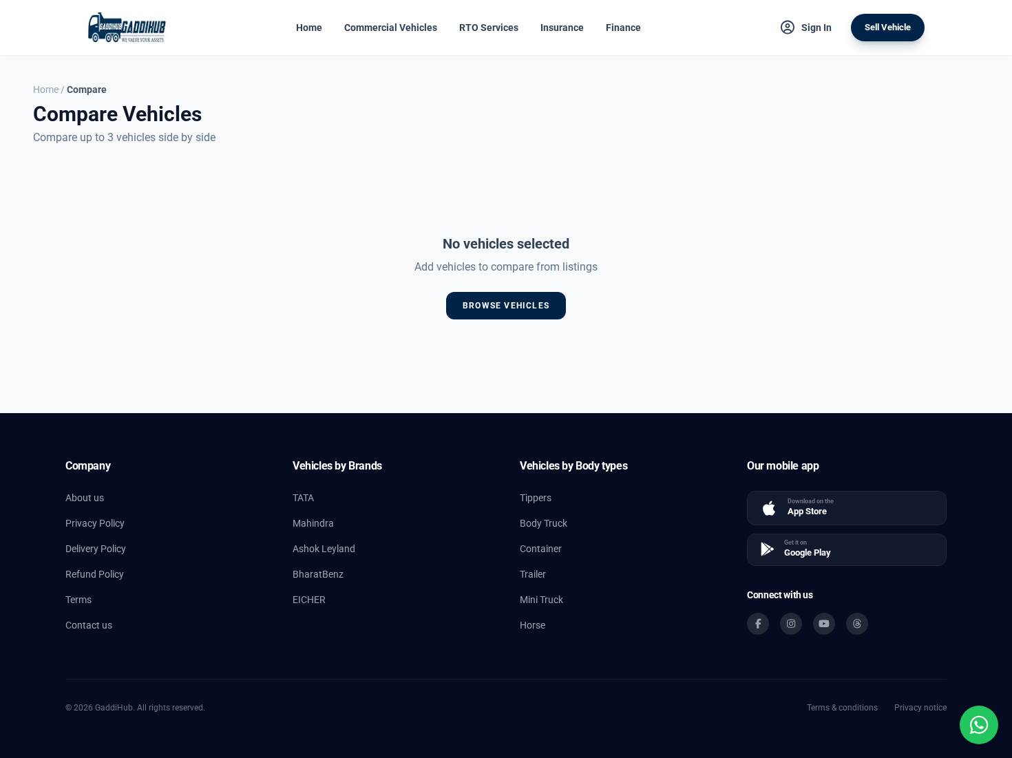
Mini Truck (541, 599)
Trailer (533, 574)
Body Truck (543, 523)
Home (46, 89)
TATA (303, 497)
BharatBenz (318, 574)
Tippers (535, 497)
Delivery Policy (95, 548)
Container (541, 548)
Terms (78, 599)
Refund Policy (94, 574)
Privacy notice (920, 708)
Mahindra (313, 523)
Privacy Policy (95, 523)
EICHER (309, 599)
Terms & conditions (842, 708)
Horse (532, 625)
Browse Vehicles (506, 305)
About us (84, 497)
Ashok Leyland (324, 548)
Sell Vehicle (888, 27)
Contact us (88, 625)
